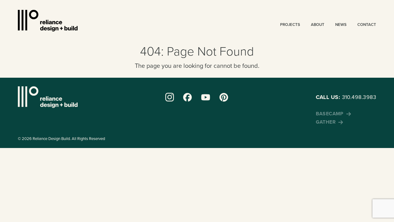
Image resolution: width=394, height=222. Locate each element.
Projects (290, 24)
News (341, 24)
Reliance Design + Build (48, 20)
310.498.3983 (346, 97)
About (317, 24)
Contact (366, 24)
